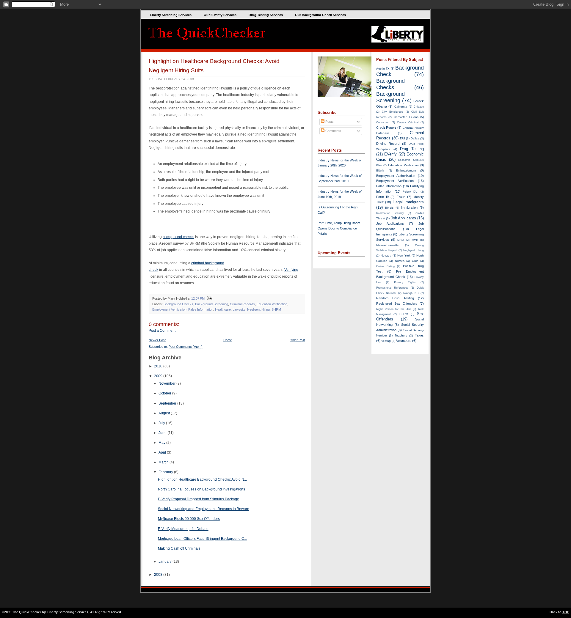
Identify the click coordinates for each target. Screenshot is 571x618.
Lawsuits (239, 309)
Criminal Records (242, 304)
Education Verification (272, 304)
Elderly (380, 170)
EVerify (390, 154)
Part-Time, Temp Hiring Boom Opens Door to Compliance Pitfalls (339, 228)
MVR (415, 239)
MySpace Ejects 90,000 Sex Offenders (189, 519)
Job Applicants (403, 218)
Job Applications (390, 223)
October (165, 393)
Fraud (401, 197)
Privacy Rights (405, 282)
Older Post (297, 340)
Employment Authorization (395, 175)
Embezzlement (406, 170)
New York (403, 255)
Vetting (386, 340)
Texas (419, 335)
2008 (158, 575)
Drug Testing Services (266, 15)
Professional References (392, 287)
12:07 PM (198, 298)
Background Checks (178, 304)
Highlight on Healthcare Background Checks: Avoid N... (202, 479)
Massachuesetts (387, 245)
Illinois (389, 207)
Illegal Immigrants (408, 202)
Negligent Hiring (258, 309)
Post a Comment (162, 330)
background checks (178, 237)
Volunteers (403, 340)
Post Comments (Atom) (186, 346)
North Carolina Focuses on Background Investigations (201, 489)
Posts (329, 121)
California (400, 106)
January (165, 561)
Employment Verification (169, 309)
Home (227, 340)
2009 (158, 376)
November (167, 383)
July (162, 423)
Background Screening (211, 304)
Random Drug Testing (395, 298)
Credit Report (386, 127)
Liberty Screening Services (171, 15)
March (164, 462)
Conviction (382, 122)
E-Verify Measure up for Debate (183, 529)
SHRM (276, 309)
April (163, 452)
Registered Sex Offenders (396, 303)
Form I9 (382, 197)
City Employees (392, 111)
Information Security (390, 213)
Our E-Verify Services (220, 15)
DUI (402, 138)
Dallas (415, 138)
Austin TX (383, 68)
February (166, 472)
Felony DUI (410, 191)
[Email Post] (209, 298)
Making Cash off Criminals (179, 548)
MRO (400, 239)
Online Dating (385, 266)
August (165, 413)
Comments (332, 131)
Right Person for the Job (393, 309)
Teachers (401, 335)
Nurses (399, 260)
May (162, 443)
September (168, 403)
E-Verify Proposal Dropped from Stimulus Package (198, 499)
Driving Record (387, 143)
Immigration (409, 207)
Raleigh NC (410, 293)
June (163, 433)
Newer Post (157, 340)
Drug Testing (412, 149)
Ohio (415, 260)
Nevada (386, 255)
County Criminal (407, 122)
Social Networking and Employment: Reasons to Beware (203, 509)
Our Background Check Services (320, 15)
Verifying (291, 270)
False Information (200, 309)
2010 (158, 366)
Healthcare (223, 309)
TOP (565, 612)
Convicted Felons (406, 117)
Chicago (419, 106)
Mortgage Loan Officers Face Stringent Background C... (202, 539)
